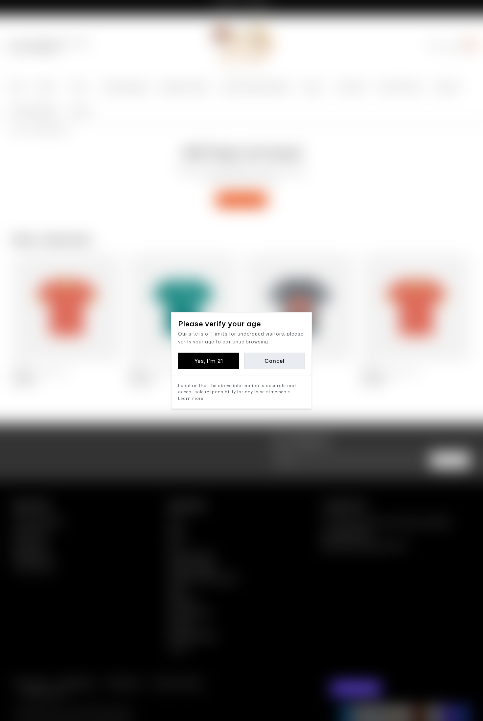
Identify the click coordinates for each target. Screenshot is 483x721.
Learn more (190, 398)
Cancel (274, 360)
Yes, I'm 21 (208, 360)
